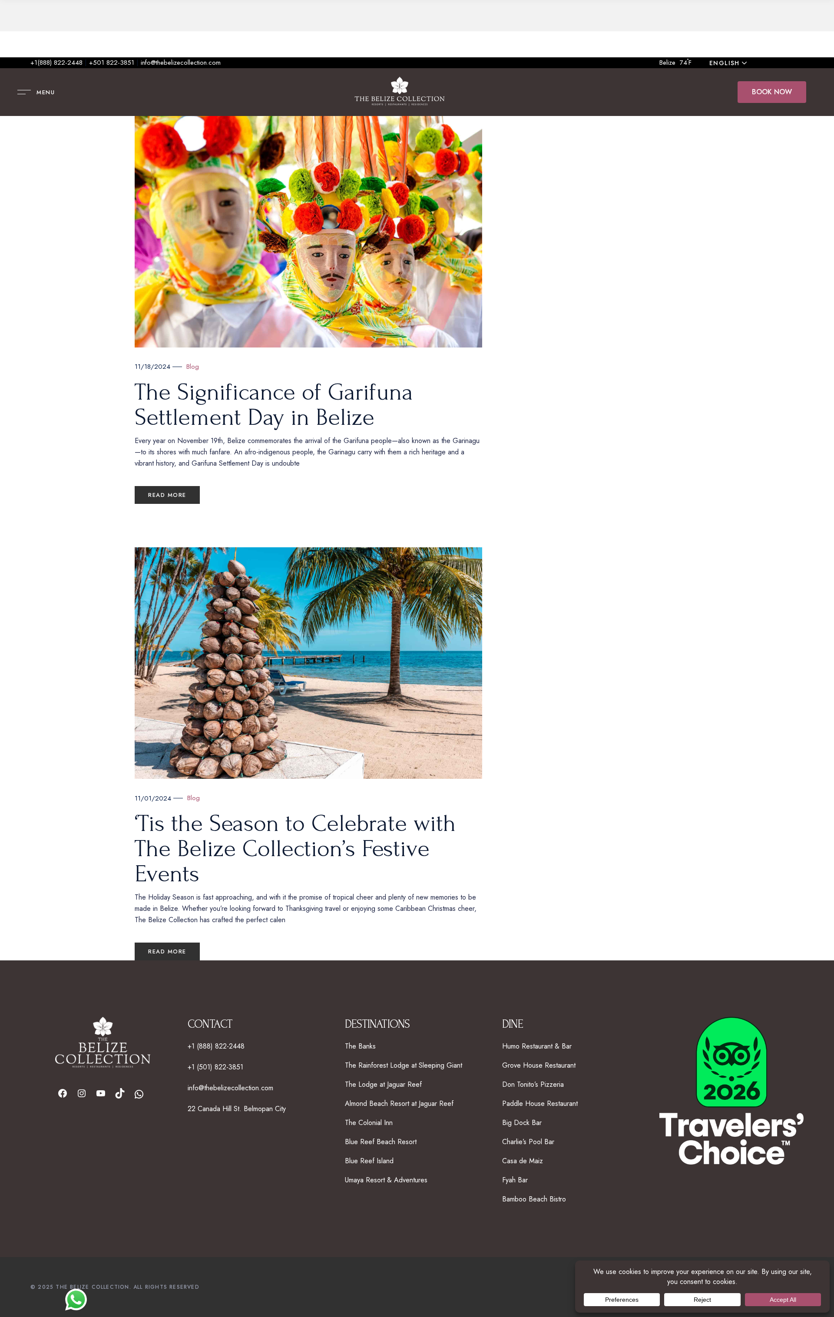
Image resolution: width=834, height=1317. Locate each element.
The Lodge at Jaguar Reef (383, 1084)
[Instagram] (81, 1093)
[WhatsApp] (139, 1094)
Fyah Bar (515, 1180)
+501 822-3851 (111, 62)
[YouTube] (101, 1093)
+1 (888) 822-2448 (216, 1046)
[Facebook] (62, 1093)
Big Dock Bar (522, 1123)
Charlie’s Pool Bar (528, 1142)
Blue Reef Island (369, 1161)
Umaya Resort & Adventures (386, 1180)
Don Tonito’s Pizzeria (533, 1084)
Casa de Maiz (522, 1161)
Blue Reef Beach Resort (381, 1142)
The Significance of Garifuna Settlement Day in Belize (274, 405)
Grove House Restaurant (539, 1065)
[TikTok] (120, 1093)
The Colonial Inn (369, 1123)
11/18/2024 (152, 366)
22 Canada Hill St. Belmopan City (237, 1109)
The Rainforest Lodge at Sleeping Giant (403, 1065)
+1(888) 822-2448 (56, 62)
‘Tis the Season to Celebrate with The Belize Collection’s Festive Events (295, 848)
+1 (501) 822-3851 (215, 1067)
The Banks (360, 1046)
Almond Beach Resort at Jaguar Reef (399, 1104)
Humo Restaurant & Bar (537, 1046)
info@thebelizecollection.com (181, 62)
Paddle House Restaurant (540, 1104)
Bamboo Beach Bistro (534, 1199)
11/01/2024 (153, 798)
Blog (192, 366)
